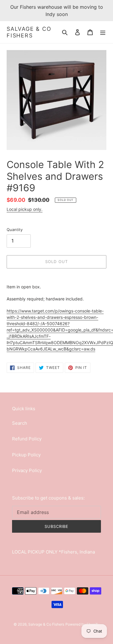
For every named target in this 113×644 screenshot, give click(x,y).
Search (19, 423)
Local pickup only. (24, 209)
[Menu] (102, 32)
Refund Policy (27, 439)
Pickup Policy (26, 455)
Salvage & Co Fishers (29, 32)
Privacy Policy (27, 470)
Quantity (15, 229)
